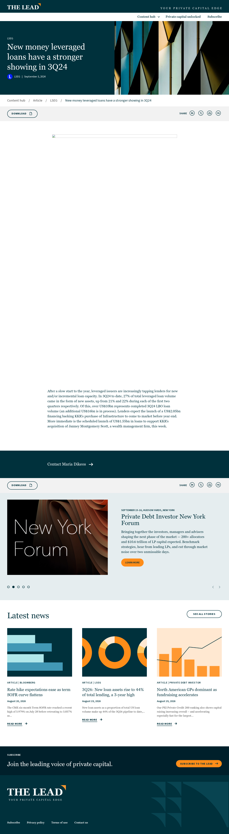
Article (37, 100)
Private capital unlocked (183, 17)
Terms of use (59, 822)
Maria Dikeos (74, 464)
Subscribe (215, 17)
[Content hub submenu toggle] (158, 17)
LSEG (10, 38)
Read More (14, 724)
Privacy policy (35, 822)
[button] (213, 587)
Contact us (81, 822)
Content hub (146, 17)
